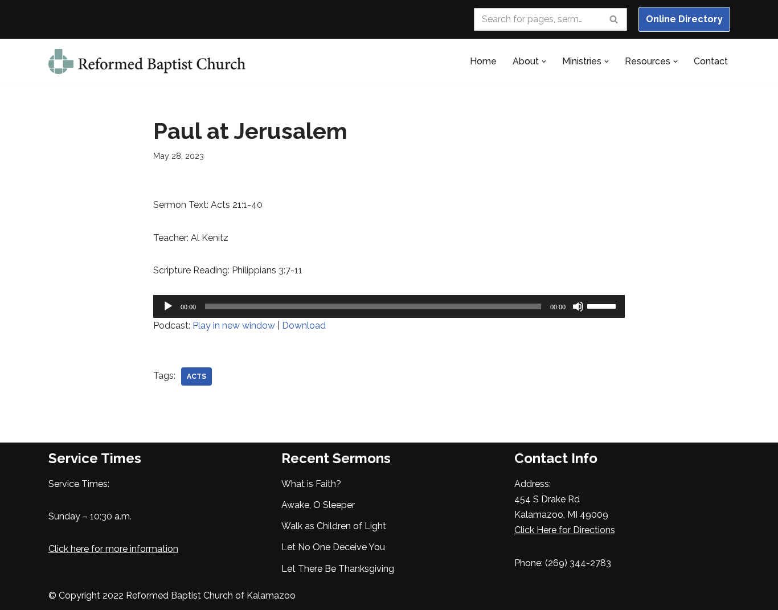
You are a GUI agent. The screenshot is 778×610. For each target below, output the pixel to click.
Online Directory (684, 19)
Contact (711, 61)
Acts (196, 376)
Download (304, 325)
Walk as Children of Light (333, 526)
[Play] (168, 306)
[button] (544, 61)
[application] (389, 306)
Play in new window (234, 325)
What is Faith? (311, 483)
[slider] (603, 305)
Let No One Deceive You (333, 547)
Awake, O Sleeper (318, 505)
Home (483, 61)
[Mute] (578, 306)
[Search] (614, 19)
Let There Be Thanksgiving (337, 568)
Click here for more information (113, 548)
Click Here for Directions (564, 530)
